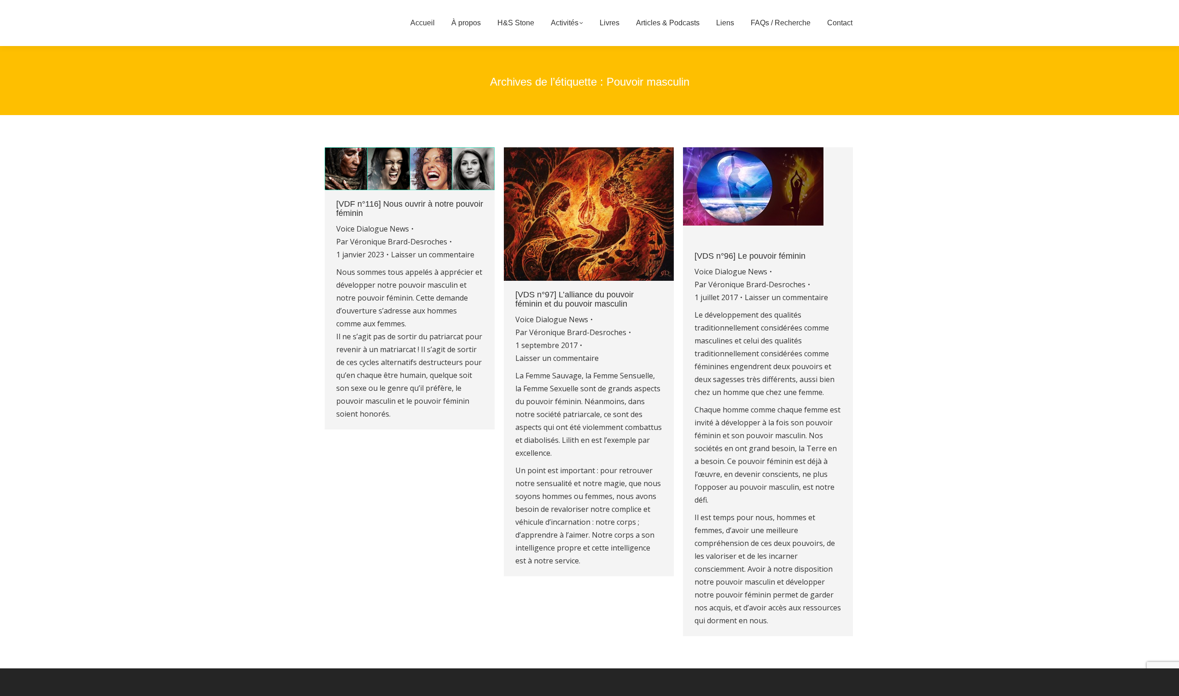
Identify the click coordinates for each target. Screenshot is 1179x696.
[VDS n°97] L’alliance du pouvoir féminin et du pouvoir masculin (574, 299)
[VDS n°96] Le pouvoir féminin (750, 256)
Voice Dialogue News (372, 229)
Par (391, 242)
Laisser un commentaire (432, 254)
